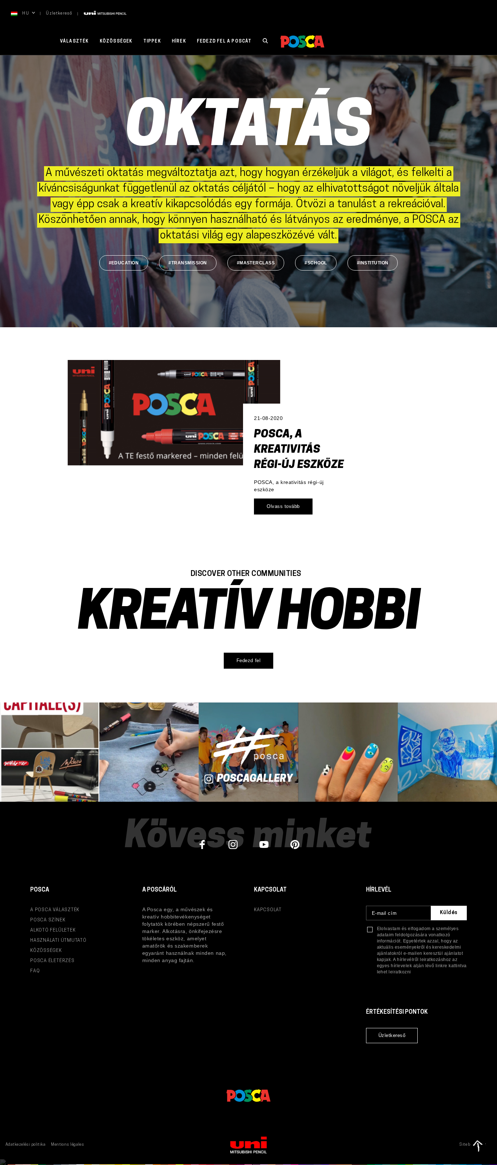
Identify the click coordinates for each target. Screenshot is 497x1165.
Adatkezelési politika (25, 1145)
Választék (74, 41)
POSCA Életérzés (52, 960)
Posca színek (47, 920)
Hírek (179, 41)
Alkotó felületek (52, 930)
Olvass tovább (283, 506)
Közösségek (116, 41)
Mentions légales (67, 1145)
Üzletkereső (59, 14)
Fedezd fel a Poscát (224, 41)
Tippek (152, 41)
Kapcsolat (268, 910)
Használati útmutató (58, 940)
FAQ (35, 971)
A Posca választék (54, 910)
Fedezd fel (248, 660)
